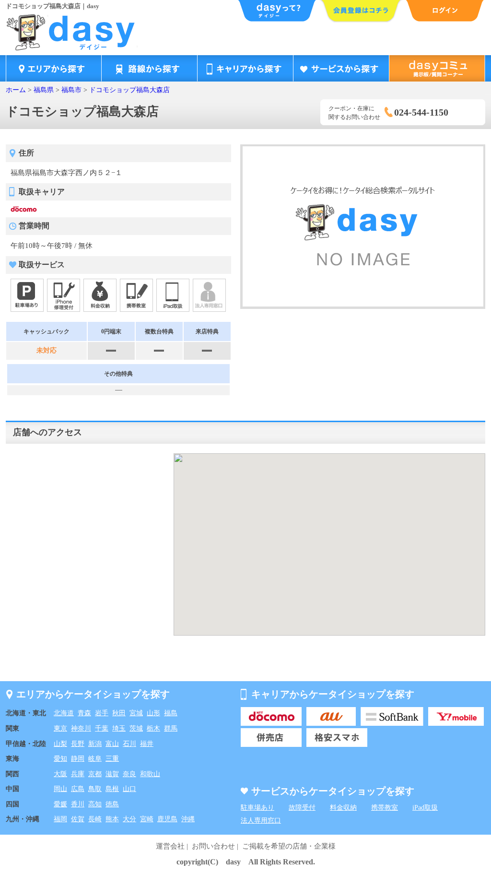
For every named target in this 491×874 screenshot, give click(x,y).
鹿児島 (167, 819)
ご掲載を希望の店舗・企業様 (289, 846)
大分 (129, 819)
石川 (129, 743)
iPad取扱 (425, 807)
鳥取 (95, 788)
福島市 (71, 90)
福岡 (60, 819)
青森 (84, 713)
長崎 (95, 819)
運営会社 (170, 846)
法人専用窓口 (261, 820)
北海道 (64, 713)
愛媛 (60, 804)
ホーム (16, 90)
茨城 (136, 728)
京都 (95, 774)
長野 (77, 743)
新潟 (95, 743)
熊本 (112, 819)
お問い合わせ (213, 846)
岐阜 (95, 758)
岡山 (60, 788)
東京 (60, 728)
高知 (95, 804)
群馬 (170, 728)
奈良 (129, 774)
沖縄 (188, 819)
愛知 (60, 758)
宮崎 (146, 819)
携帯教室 (384, 807)
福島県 (44, 90)
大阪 (60, 774)
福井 (146, 743)
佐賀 (77, 819)
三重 (112, 758)
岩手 (101, 713)
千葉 (101, 728)
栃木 (153, 728)
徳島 (112, 804)
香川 (77, 804)
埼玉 (119, 728)
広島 (77, 788)
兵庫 (77, 774)
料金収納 (343, 807)
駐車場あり (257, 807)
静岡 (77, 758)
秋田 (119, 713)
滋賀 (112, 774)
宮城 (136, 713)
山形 (153, 713)
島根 (112, 788)
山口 (129, 788)
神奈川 (81, 728)
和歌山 (150, 774)
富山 (112, 743)
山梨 (60, 743)
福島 (170, 713)
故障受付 (302, 807)
